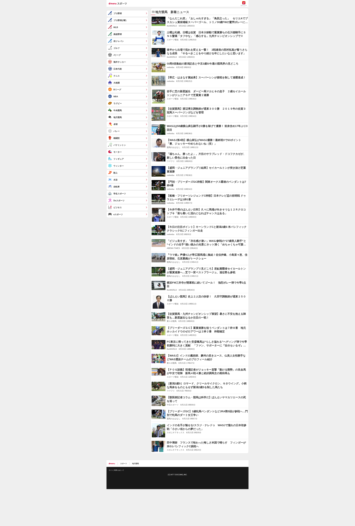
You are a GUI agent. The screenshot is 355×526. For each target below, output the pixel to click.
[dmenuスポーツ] (119, 3)
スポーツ (123, 464)
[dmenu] (111, 463)
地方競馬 (135, 464)
